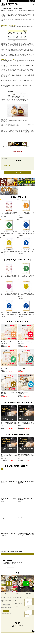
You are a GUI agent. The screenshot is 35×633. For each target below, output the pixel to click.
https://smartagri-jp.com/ (6, 165)
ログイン (32, 1)
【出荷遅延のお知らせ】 (10, 564)
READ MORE (23, 554)
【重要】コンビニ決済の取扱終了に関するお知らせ (14, 562)
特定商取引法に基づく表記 (18, 603)
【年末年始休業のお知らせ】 (11, 563)
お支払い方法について (17, 596)
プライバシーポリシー (17, 605)
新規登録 (30, 1)
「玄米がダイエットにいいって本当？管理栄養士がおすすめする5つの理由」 (12, 26)
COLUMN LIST (17, 172)
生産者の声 (15, 600)
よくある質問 (16, 602)
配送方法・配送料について (18, 597)
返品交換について (16, 599)
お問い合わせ (16, 606)
